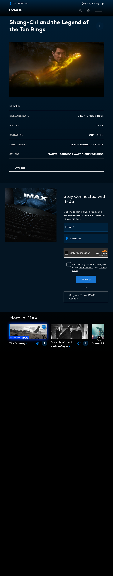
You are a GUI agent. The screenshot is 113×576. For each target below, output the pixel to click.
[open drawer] (98, 11)
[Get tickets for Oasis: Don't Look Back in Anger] (79, 343)
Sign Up (86, 279)
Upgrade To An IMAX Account (82, 297)
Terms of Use (86, 267)
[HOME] (15, 10)
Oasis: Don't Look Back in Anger (62, 344)
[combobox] (87, 238)
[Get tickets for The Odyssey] (37, 343)
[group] (28, 335)
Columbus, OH (20, 3)
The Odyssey (18, 343)
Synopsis (20, 167)
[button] (80, 10)
